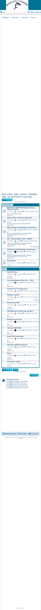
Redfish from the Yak (14, 319)
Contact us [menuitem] (33, 433)
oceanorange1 (21, 220)
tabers (18, 291)
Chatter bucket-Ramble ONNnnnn (21, 223)
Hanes (9, 353)
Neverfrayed (20, 251)
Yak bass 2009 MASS (14, 328)
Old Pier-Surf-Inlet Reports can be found (21, 249)
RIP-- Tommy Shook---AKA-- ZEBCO (19, 239)
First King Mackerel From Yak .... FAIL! (20, 280)
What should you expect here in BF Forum (21, 227)
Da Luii (19, 338)
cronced (19, 297)
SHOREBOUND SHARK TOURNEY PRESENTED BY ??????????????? (19, 234)
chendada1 (20, 230)
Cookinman (20, 355)
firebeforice (20, 347)
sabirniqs (19, 211)
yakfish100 (20, 322)
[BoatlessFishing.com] (20, 5)
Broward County (16, 214)
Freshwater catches (14, 361)
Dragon (19, 282)
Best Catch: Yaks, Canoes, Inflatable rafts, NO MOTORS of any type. (19, 195)
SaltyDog (19, 313)
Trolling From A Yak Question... (18, 289)
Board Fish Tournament (15, 336)
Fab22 (19, 241)
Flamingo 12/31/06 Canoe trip (17, 345)
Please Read (11, 261)
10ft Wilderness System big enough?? (20, 311)
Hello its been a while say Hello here (19, 218)
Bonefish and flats (13, 302)
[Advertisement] (20, 106)
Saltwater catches (13, 295)
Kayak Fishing (12, 272)
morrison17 (20, 274)
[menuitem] (2, 12)
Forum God (20, 263)
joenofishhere (21, 305)
